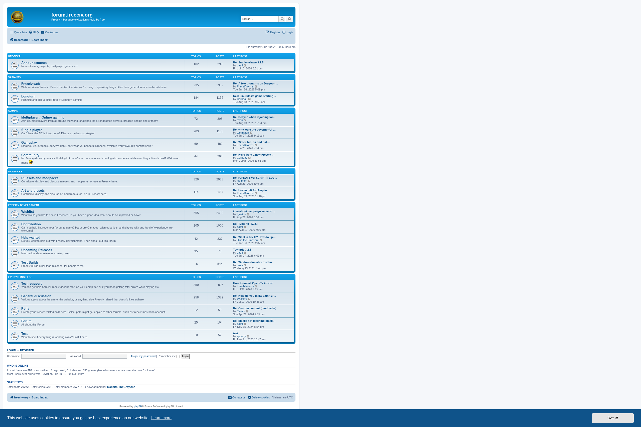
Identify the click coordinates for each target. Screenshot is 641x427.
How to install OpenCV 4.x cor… (254, 283)
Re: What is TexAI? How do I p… (254, 237)
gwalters (242, 298)
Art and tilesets (33, 190)
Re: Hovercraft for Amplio (250, 190)
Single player (31, 130)
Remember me (167, 356)
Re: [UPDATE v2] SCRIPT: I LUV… (255, 177)
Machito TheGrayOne (121, 386)
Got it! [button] (612, 418)
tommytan (243, 132)
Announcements (34, 63)
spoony (241, 336)
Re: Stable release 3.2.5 (248, 62)
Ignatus (241, 214)
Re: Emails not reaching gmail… (254, 320)
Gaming (13, 111)
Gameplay (29, 142)
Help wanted (30, 237)
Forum (26, 321)
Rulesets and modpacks (39, 178)
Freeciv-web (30, 84)
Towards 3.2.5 (242, 249)
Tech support (31, 283)
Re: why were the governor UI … (254, 129)
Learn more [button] (161, 418)
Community (30, 155)
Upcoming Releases (36, 250)
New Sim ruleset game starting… (254, 95)
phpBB (138, 406)
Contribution (31, 224)
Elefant (241, 311)
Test (24, 334)
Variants (14, 77)
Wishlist (27, 211)
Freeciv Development (23, 205)
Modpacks (15, 171)
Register (27, 350)
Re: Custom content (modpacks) (254, 308)
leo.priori (242, 180)
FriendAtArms (245, 86)
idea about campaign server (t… (254, 211)
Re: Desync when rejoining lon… (254, 117)
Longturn (28, 96)
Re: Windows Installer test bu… (254, 262)
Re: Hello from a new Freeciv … (253, 154)
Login (11, 350)
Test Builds (30, 262)
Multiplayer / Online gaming (43, 117)
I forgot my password (142, 356)
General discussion (36, 296)
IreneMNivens (245, 286)
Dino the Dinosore (248, 240)
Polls (25, 308)
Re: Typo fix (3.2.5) (245, 223)
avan (240, 120)
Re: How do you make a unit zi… (254, 295)
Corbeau (242, 98)
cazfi (240, 65)
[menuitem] (34, 32)
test (235, 333)
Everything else (20, 277)
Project (14, 56)
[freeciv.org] (29, 16)
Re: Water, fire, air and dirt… (251, 142)
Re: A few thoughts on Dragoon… (255, 83)
